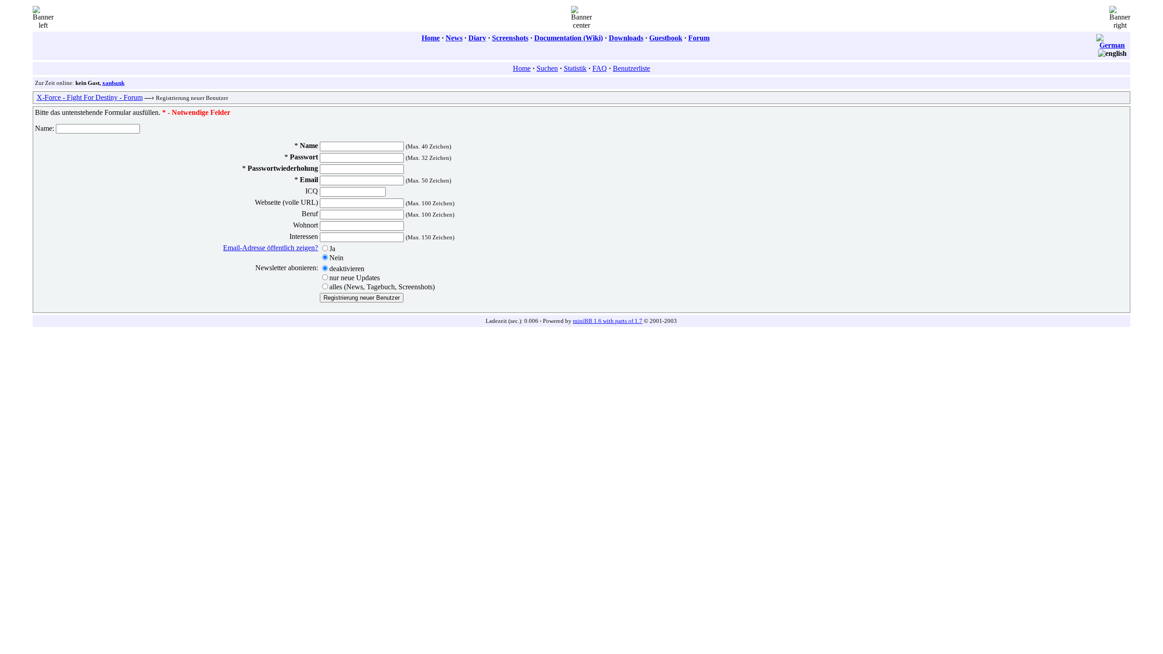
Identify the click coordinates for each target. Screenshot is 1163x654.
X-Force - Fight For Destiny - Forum (90, 97)
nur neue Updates (354, 278)
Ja (332, 249)
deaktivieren (346, 268)
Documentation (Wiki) (568, 38)
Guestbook (665, 38)
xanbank (113, 82)
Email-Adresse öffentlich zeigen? (270, 248)
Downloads (626, 38)
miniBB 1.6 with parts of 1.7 (607, 320)
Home (431, 38)
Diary (477, 38)
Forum (699, 38)
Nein (336, 258)
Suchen (547, 68)
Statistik (575, 68)
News (454, 38)
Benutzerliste (631, 68)
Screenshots (510, 38)
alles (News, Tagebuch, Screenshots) (382, 287)
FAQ (599, 68)
